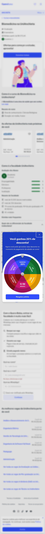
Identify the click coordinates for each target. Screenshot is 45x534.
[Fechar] (39, 234)
